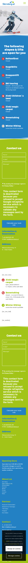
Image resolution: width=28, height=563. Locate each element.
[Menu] (24, 3)
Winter (4, 488)
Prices (4, 490)
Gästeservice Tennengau (8, 506)
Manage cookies (14, 555)
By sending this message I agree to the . (13, 185)
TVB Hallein (5, 508)
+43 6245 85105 (8, 525)
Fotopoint (4, 510)
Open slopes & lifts (7, 483)
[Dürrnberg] (11, 3)
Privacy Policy (8, 186)
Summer (4, 487)
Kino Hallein (5, 512)
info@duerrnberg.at (13, 239)
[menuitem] (24, 3)
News (3, 493)
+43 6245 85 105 (8, 237)
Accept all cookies (14, 548)
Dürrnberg (5, 481)
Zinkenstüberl (5, 485)
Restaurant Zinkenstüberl (8, 504)
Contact (4, 492)
